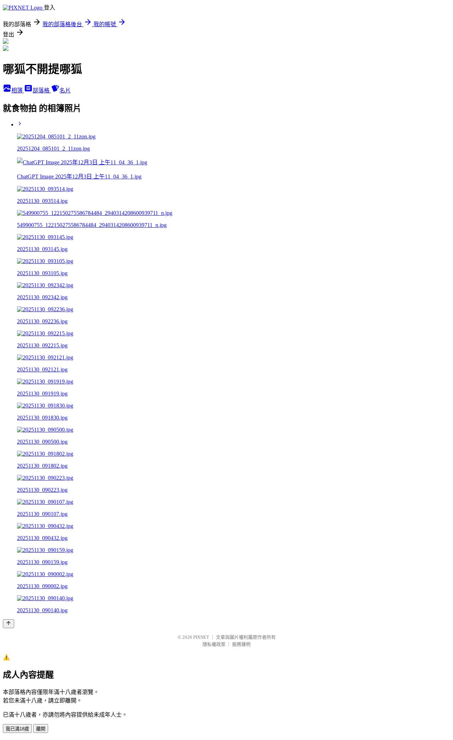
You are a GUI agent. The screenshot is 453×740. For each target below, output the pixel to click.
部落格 (42, 90)
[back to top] (8, 623)
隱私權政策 (213, 644)
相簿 (17, 90)
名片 (65, 90)
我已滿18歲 (17, 729)
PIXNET (201, 637)
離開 (40, 729)
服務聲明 (241, 644)
